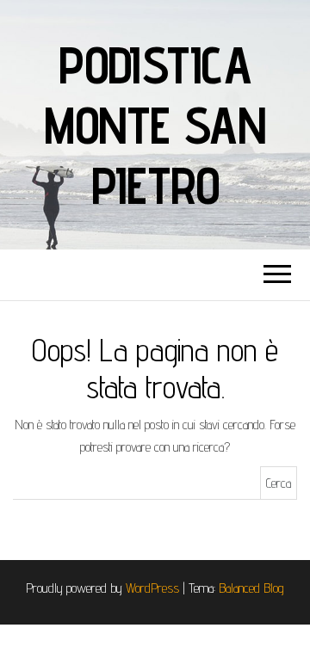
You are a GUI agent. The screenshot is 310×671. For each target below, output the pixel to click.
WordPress (152, 588)
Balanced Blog (251, 588)
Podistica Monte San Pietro (155, 125)
